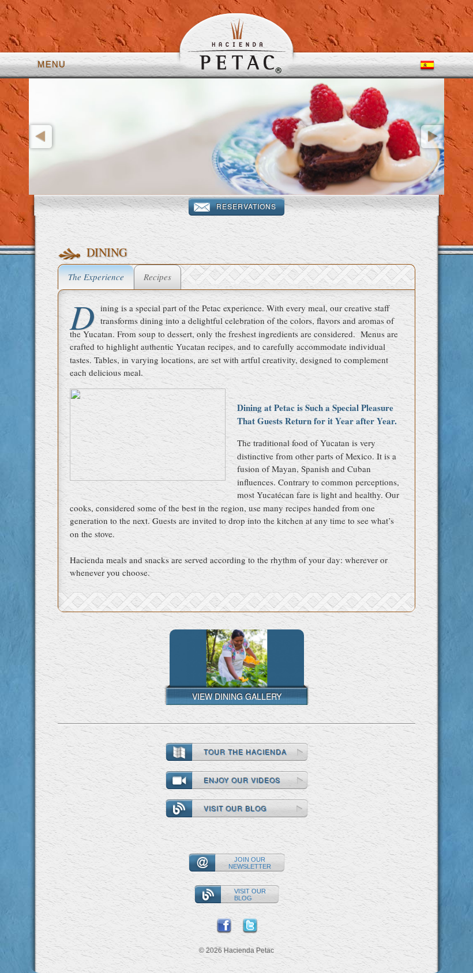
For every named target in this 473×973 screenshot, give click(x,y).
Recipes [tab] (157, 276)
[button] (60, 136)
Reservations (246, 206)
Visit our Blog (235, 808)
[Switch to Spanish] (427, 64)
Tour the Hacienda (245, 752)
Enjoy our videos (242, 780)
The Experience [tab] (96, 276)
